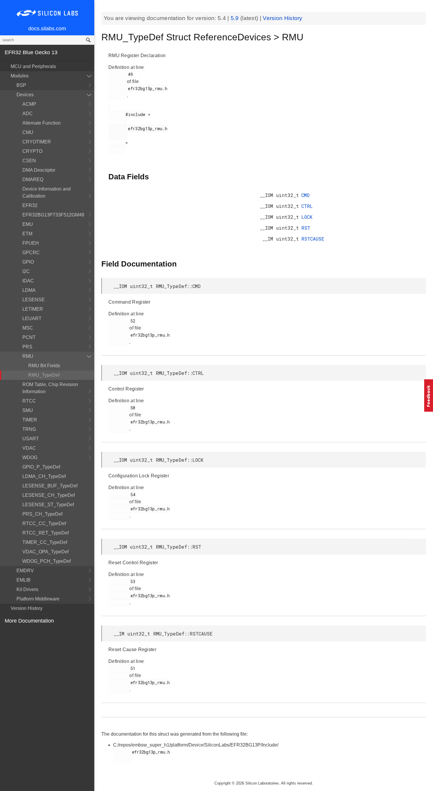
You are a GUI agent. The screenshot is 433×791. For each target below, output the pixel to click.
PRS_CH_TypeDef (42, 514)
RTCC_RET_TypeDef (45, 532)
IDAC (28, 280)
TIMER (29, 419)
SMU (27, 410)
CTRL (307, 206)
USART (30, 438)
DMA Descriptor (38, 170)
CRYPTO (32, 151)
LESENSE (33, 299)
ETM (27, 233)
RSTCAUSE (312, 239)
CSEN (29, 160)
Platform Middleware (38, 598)
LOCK (307, 217)
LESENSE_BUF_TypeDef (49, 485)
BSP (21, 85)
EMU (27, 224)
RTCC (29, 400)
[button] (428, 395)
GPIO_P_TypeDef (41, 466)
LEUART (32, 318)
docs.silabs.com (47, 29)
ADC (27, 113)
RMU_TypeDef (44, 375)
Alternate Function (41, 122)
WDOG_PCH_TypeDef (46, 561)
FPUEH (30, 243)
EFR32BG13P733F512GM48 (53, 214)
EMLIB (23, 580)
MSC (27, 327)
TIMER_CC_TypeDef (44, 542)
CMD (305, 195)
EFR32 (29, 205)
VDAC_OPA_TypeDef (45, 551)
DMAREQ (32, 179)
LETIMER (32, 309)
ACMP (29, 104)
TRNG (29, 429)
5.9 (235, 18)
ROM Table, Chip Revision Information (50, 388)
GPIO (28, 261)
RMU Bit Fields (44, 365)
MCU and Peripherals (33, 66)
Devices (25, 94)
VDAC (29, 448)
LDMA (29, 290)
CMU (27, 132)
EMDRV (25, 570)
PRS (27, 346)
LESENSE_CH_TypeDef (48, 495)
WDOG (29, 457)
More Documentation (29, 621)
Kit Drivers (27, 589)
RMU (27, 356)
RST (305, 228)
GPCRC (31, 252)
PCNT (29, 337)
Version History (26, 608)
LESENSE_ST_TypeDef (48, 504)
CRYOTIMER (36, 141)
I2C (26, 271)
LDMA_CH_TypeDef (44, 476)
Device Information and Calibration (46, 192)
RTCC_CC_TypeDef (44, 523)
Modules (20, 75)
